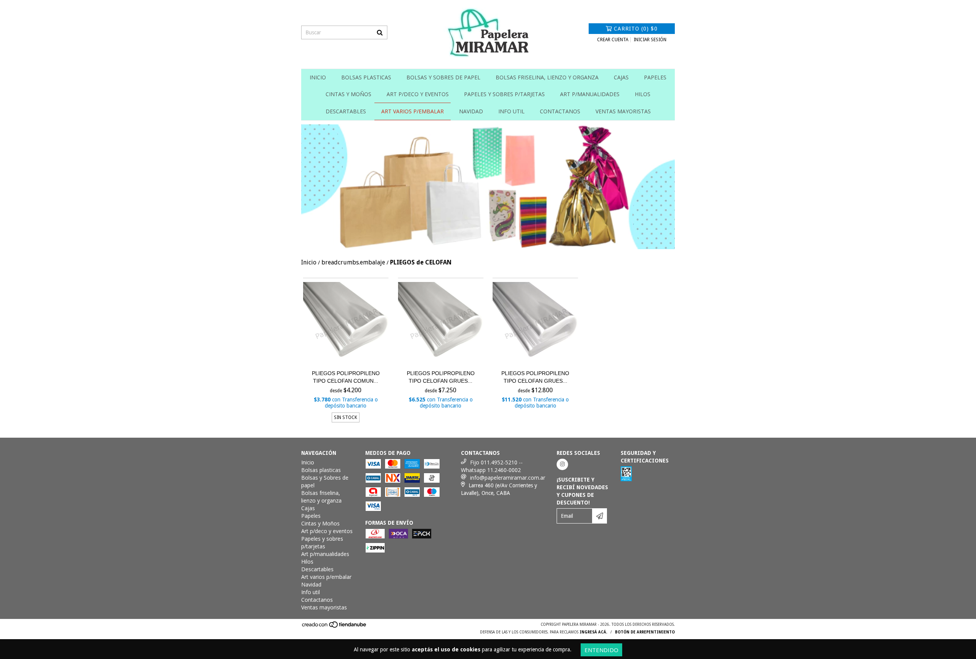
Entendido (601, 650)
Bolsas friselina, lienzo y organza (547, 77)
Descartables (346, 111)
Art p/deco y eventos (418, 94)
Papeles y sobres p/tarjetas (504, 94)
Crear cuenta (612, 39)
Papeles (655, 77)
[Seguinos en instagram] (562, 464)
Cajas (621, 77)
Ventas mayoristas (623, 111)
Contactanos (560, 111)
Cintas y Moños (348, 94)
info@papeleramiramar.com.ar (507, 477)
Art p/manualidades (590, 94)
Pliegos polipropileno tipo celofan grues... (441, 377)
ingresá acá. (593, 632)
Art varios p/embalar (412, 111)
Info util (511, 111)
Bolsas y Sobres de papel (443, 77)
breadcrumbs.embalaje (353, 262)
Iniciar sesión (650, 39)
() (636, 29)
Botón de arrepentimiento (645, 632)
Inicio (318, 77)
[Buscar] (379, 32)
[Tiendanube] (334, 627)
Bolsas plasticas (366, 77)
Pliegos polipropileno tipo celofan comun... (346, 377)
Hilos (642, 94)
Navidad (471, 111)
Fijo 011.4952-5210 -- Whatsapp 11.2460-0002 (492, 466)
